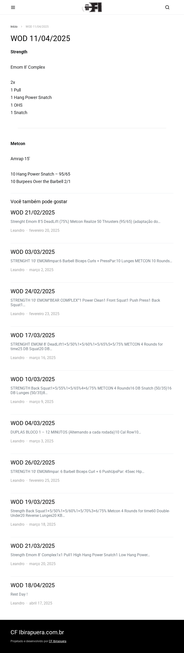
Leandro (17, 230)
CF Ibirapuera (57, 641)
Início (14, 26)
